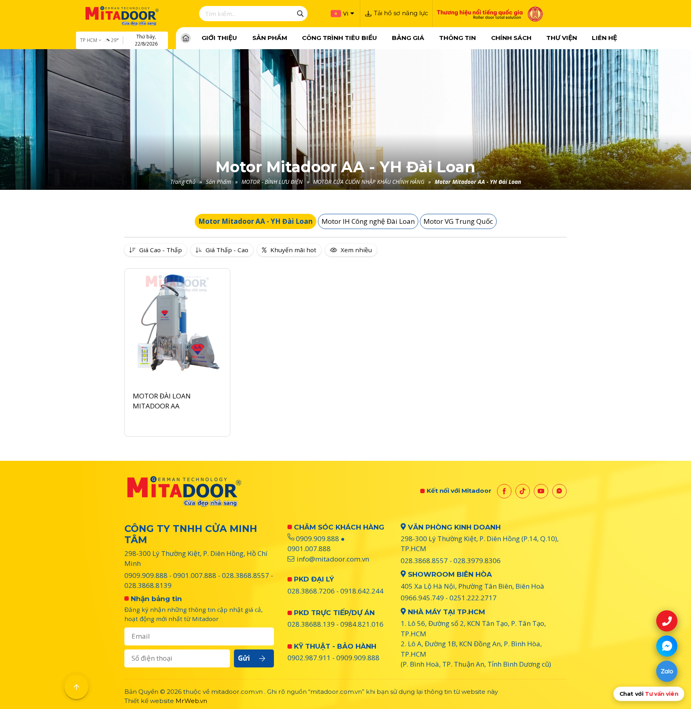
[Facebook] (504, 491)
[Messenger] (559, 491)
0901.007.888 (194, 575)
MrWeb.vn (191, 701)
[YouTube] (541, 491)
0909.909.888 (146, 575)
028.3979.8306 (477, 560)
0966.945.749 (422, 597)
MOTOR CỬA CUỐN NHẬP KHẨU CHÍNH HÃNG (368, 181)
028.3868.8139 (148, 585)
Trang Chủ (183, 181)
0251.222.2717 (473, 597)
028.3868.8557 (245, 575)
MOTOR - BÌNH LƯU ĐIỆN (272, 181)
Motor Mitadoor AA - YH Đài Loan (478, 181)
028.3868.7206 (311, 590)
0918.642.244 (361, 590)
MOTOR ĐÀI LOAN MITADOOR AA (162, 401)
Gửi (244, 658)
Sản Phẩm (218, 181)
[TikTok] (522, 491)
